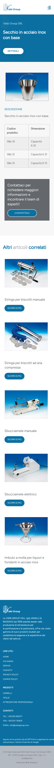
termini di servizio (23, 742)
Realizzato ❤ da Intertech (27, 762)
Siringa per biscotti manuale (24, 299)
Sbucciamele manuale (20, 431)
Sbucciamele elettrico (20, 494)
